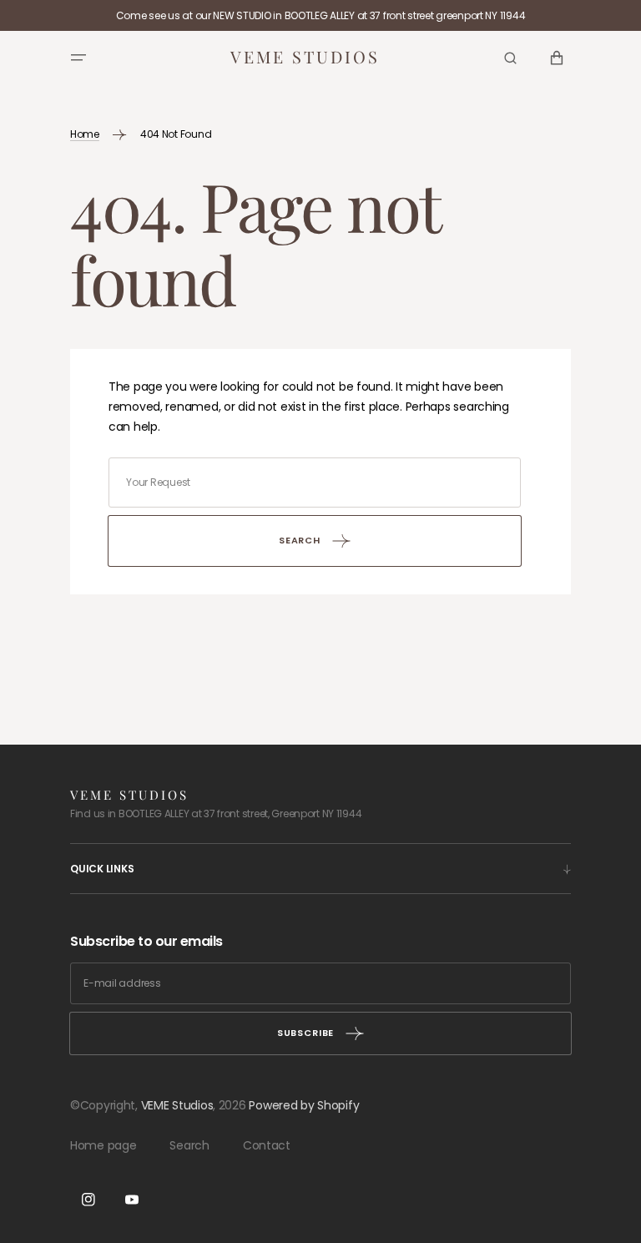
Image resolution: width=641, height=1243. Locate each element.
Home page (103, 1145)
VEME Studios (177, 1105)
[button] (78, 57)
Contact (266, 1145)
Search (189, 1145)
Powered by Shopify (304, 1105)
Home (84, 134)
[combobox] (315, 482)
